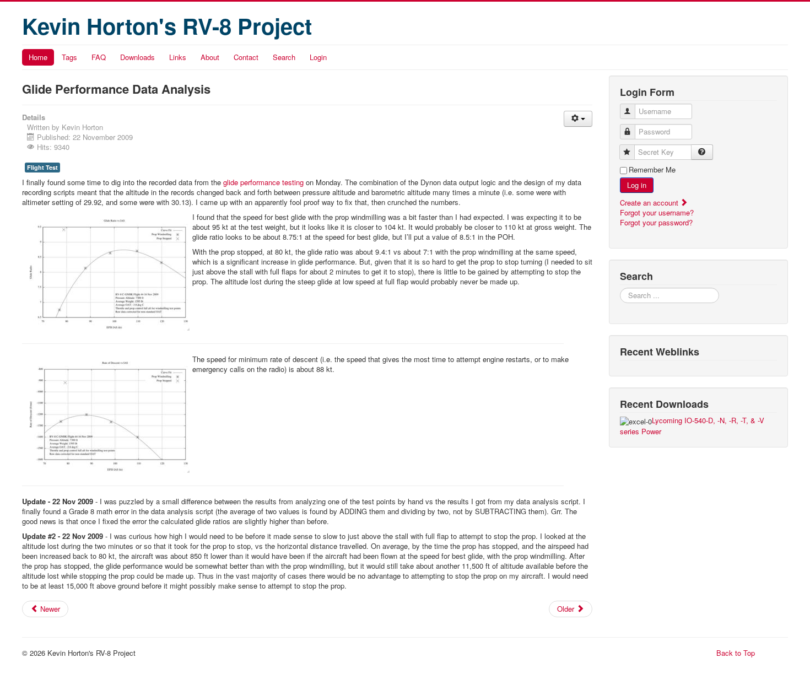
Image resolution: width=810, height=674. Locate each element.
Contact (246, 57)
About (210, 57)
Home (38, 57)
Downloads (137, 57)
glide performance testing (263, 182)
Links (177, 57)
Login (318, 57)
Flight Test (42, 167)
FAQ (98, 57)
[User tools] (578, 119)
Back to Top (735, 653)
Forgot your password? (656, 222)
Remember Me (652, 170)
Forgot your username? (657, 212)
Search (284, 57)
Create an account (650, 202)
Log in (636, 185)
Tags (69, 57)
